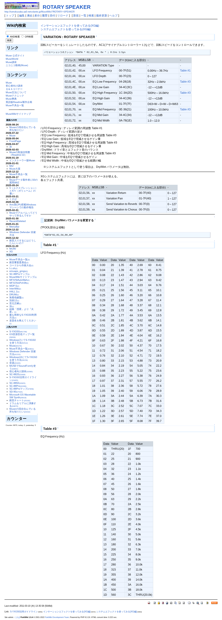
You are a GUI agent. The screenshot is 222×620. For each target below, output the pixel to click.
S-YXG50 (18, 331)
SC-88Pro (17, 386)
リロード (62, 15)
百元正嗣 (15, 303)
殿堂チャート (19, 400)
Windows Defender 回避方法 (22, 233)
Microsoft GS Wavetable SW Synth (22, 396)
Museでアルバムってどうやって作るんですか (23, 214)
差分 (37, 15)
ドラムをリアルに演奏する (22, 404)
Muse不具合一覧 (15, 105)
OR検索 (28, 36)
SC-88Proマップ (19, 274)
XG (11, 251)
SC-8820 (17, 374)
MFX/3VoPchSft (19, 282)
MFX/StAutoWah (19, 280)
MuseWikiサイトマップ (18, 113)
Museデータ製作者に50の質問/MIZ (23, 181)
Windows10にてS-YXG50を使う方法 (23, 358)
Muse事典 (11, 98)
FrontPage (15, 141)
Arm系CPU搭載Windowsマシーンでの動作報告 (22, 206)
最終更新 (101, 15)
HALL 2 (14, 291)
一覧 (83, 15)
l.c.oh (13, 268)
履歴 (45, 15)
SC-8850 (17, 383)
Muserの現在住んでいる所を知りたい (22, 128)
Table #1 (185, 70)
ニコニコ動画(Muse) (17, 65)
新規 (76, 15)
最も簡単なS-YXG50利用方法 (23, 316)
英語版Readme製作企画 (19, 102)
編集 (22, 15)
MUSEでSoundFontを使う (22, 367)
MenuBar (14, 226)
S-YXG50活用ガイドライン (23, 378)
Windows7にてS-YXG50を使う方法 (22, 341)
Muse (9, 82)
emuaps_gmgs (18, 271)
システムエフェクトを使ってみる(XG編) (66, 29)
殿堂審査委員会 (18, 262)
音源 (14, 362)
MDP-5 (14, 285)
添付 (52, 15)
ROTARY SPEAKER (67, 7)
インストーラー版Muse (22, 160)
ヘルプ (113, 15)
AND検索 (14, 36)
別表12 (14, 300)
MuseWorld (12, 58)
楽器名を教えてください (22, 321)
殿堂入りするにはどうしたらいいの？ (22, 242)
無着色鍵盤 (16, 297)
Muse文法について (16, 92)
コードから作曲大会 (21, 265)
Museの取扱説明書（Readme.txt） (19, 153)
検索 (91, 15)
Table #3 (185, 81)
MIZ (11, 166)
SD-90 (16, 391)
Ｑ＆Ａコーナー (14, 89)
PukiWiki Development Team (57, 617)
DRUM (14, 294)
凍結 (29, 15)
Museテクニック (15, 95)
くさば (13, 199)
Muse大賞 (14, 168)
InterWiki (15, 288)
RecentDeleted (17, 221)
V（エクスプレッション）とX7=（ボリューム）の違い (23, 191)
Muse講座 (11, 62)
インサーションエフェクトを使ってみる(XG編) (70, 25)
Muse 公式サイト (15, 55)
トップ (10, 15)
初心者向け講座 (14, 85)
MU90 (12, 248)
